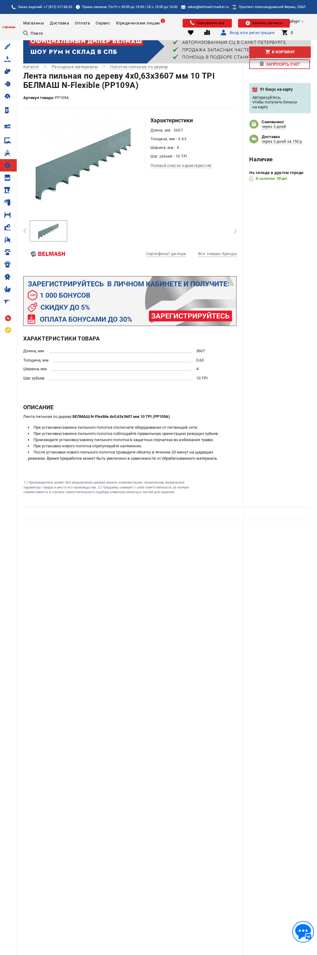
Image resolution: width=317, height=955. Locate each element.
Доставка (59, 23)
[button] (24, 230)
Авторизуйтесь (266, 97)
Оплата (82, 23)
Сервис (103, 23)
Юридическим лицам (138, 23)
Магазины (33, 23)
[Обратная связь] (303, 932)
